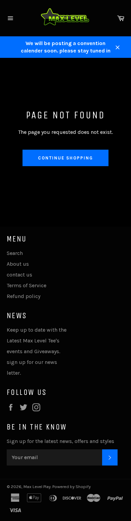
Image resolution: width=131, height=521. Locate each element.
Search (15, 253)
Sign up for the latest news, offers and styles (60, 441)
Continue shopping (65, 157)
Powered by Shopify (71, 486)
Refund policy (23, 296)
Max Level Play (37, 486)
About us (18, 264)
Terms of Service (26, 285)
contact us (19, 274)
